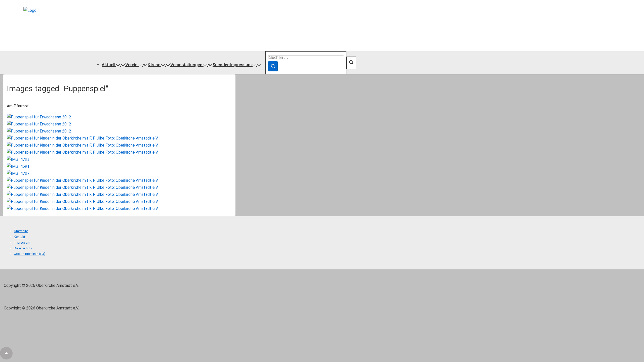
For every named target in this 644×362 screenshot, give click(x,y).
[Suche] (273, 66)
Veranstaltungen (186, 64)
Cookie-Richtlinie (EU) (29, 254)
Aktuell (108, 64)
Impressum (241, 64)
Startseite (21, 231)
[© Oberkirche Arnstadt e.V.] (39, 117)
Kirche (154, 64)
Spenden (221, 64)
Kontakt (19, 237)
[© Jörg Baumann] (39, 124)
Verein (131, 64)
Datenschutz (23, 248)
